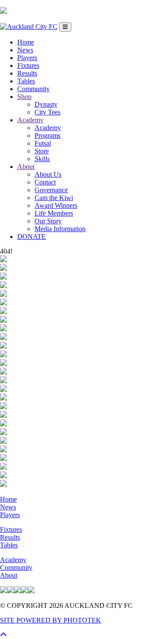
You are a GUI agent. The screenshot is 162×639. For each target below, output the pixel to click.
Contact (45, 182)
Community (33, 88)
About (26, 166)
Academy (30, 120)
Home (25, 42)
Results (27, 73)
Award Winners (56, 205)
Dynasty (46, 104)
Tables (26, 81)
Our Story (48, 221)
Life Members (54, 213)
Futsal (43, 143)
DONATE (31, 236)
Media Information (60, 228)
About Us (48, 174)
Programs (47, 135)
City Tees (47, 112)
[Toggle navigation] (65, 27)
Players (27, 57)
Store (42, 151)
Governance (51, 190)
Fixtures (28, 65)
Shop (24, 96)
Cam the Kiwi (54, 197)
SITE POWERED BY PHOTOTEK (50, 620)
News (25, 50)
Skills (42, 158)
